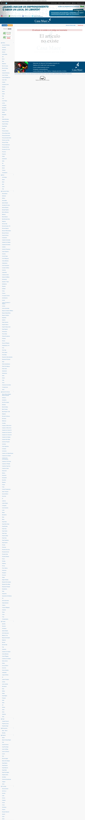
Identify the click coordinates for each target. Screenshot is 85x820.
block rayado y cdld (6, 411)
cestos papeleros (5, 251)
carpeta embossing (5, 72)
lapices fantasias (5, 679)
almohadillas (4, 200)
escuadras (4, 480)
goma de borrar (5, 493)
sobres (3, 377)
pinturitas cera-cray (6, 549)
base (3, 61)
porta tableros (5, 568)
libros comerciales (5, 308)
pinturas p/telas (5, 142)
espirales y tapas (5, 281)
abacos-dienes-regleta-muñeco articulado (6, 395)
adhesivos (4, 49)
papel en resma (5, 324)
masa (3, 517)
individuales (4, 672)
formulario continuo (6, 295)
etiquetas (4, 286)
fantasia (3, 621)
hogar (3, 718)
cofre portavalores (5, 265)
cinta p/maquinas (5, 258)
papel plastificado (5, 540)
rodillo (3, 156)
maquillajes (4, 107)
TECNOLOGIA (69, 73)
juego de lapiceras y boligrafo (6, 303)
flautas (3, 484)
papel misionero (5, 767)
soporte (3, 814)
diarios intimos (5, 660)
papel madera (4, 763)
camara (3, 797)
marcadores (4, 514)
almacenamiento (5, 788)
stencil (3, 168)
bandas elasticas (5, 207)
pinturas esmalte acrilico (6, 137)
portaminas (4, 570)
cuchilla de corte (5, 84)
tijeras (3, 612)
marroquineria (4, 728)
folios (3, 487)
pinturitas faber (5, 554)
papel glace (4, 538)
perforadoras (4, 331)
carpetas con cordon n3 (6, 430)
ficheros (3, 293)
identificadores (5, 297)
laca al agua (4, 100)
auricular (3, 793)
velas (3, 716)
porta (3, 347)
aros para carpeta (5, 402)
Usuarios (80, 25)
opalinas (3, 319)
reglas (3, 577)
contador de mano (5, 267)
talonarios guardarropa (6, 779)
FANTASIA (47, 73)
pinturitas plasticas (5, 556)
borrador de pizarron (6, 416)
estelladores (4, 284)
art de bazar (4, 177)
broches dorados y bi (6, 226)
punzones (4, 151)
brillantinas (4, 420)
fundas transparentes (6, 489)
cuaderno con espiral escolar (7, 453)
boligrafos (4, 221)
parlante (3, 809)
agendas (3, 623)
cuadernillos (4, 272)
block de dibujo (5, 68)
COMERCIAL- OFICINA (26, 73)
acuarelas (4, 47)
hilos (3, 96)
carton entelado (5, 75)
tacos (3, 382)
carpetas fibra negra (6, 439)
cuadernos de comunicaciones (5, 458)
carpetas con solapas (6, 242)
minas (3, 519)
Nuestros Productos (70, 25)
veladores (4, 714)
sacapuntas (4, 593)
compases (4, 448)
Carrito (4, 3)
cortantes (4, 270)
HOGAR (51, 73)
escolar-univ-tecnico (6, 391)
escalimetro (4, 475)
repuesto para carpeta (6, 582)
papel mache (4, 126)
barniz (3, 59)
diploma (3, 473)
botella (3, 179)
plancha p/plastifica (5, 343)
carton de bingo (5, 749)
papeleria (4, 735)
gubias (3, 93)
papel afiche (4, 521)
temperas (4, 609)
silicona (3, 165)
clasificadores (4, 263)
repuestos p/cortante (6, 359)
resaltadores (4, 589)
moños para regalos (6, 760)
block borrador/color (6, 219)
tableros (3, 605)
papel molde (4, 770)
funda (3, 804)
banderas (4, 404)
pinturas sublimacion (6, 144)
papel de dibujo (5, 123)
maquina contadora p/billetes (7, 310)
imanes (3, 300)
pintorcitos (4, 547)
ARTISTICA (15, 73)
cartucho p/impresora (6, 249)
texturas (3, 170)
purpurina (4, 154)
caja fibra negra (5, 746)
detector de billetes (5, 277)
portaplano (4, 572)
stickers (3, 707)
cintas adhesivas (5, 260)
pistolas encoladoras (6, 336)
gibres (3, 91)
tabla (3, 380)
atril (3, 56)
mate (3, 184)
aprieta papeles (5, 202)
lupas (3, 510)
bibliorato (4, 214)
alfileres (3, 198)
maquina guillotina (5, 315)
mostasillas (4, 114)
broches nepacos (5, 228)
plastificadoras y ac (5, 345)
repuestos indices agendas (7, 357)
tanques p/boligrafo (6, 607)
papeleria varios (5, 774)
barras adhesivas (5, 212)
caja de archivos (5, 235)
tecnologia (4, 786)
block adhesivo (5, 216)
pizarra (3, 558)
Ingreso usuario (81, 3)
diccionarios (4, 470)
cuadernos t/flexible (6, 463)
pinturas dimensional (6, 135)
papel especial (5, 329)
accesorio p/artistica (6, 45)
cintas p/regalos (5, 656)
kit (2, 498)
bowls (3, 181)
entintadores (4, 279)
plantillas (3, 561)
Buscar (9, 25)
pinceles (3, 128)
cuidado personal (5, 721)
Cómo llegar (54, 3)
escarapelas (4, 477)
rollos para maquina (6, 366)
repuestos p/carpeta (6, 586)
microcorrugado (5, 758)
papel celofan (4, 531)
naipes (3, 693)
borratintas (4, 418)
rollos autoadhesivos (6, 364)
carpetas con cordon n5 (6, 432)
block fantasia (5, 409)
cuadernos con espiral (6, 455)
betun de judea (5, 65)
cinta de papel (5, 256)
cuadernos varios (5, 274)
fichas (3, 291)
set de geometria (5, 600)
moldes (3, 112)
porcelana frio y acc (6, 149)
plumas (3, 565)
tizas (3, 616)
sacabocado (4, 158)
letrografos (4, 505)
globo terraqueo (5, 491)
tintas (3, 614)
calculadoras (4, 237)
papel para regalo (5, 772)
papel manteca (5, 765)
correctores (4, 451)
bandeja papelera (5, 209)
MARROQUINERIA (57, 73)
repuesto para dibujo (6, 584)
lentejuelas (4, 105)
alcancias (4, 626)
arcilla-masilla (4, 54)
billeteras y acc (5, 635)
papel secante (4, 542)
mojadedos (4, 317)
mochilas (3, 732)
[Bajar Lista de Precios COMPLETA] (7, 33)
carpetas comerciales (6, 240)
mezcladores (4, 110)
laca (3, 98)
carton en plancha (5, 751)
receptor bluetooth (5, 811)
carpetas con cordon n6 (6, 434)
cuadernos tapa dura (6, 466)
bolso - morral (4, 730)
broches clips (4, 223)
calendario (4, 649)
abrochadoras (4, 193)
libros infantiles (5, 684)
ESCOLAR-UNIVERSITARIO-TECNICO (38, 73)
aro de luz (4, 791)
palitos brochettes (5, 119)
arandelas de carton (6, 205)
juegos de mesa (5, 674)
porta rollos (4, 354)
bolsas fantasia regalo (6, 739)
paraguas (4, 698)
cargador (4, 800)
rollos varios (4, 368)
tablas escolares (5, 602)
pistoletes (4, 338)
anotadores (4, 400)
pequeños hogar (5, 725)
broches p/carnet (5, 233)
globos (3, 663)
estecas (3, 89)
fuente (3, 802)
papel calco (4, 528)
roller (3, 361)
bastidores (4, 63)
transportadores (5, 619)
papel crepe (4, 533)
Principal (4, 25)
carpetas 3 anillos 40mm (6, 427)
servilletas (4, 777)
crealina (3, 82)
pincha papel (4, 333)
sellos (3, 161)
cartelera (4, 246)
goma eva (4, 496)
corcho (3, 753)
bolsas (3, 737)
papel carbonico (5, 322)
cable (3, 795)
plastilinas (4, 563)
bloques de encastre (6, 637)
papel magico (4, 695)
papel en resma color (6, 326)
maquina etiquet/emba (6, 313)
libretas (3, 306)
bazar (3, 175)
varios (3, 186)
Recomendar (67, 3)
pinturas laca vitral (5, 140)
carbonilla (4, 70)
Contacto (61, 3)
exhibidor (4, 288)
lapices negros (5, 503)
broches (3, 642)
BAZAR (19, 73)
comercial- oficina (5, 191)
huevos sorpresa (5, 670)
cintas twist (4, 79)
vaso (3, 188)
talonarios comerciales (6, 384)
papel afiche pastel (5, 524)
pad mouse (4, 807)
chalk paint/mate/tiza (6, 77)
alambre (3, 52)
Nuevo (74, 3)
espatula (3, 86)
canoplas (4, 423)
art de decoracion (5, 633)
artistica (3, 42)
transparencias (5, 387)
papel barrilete (5, 526)
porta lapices (4, 352)
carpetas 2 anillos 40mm (6, 425)
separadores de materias (7, 595)
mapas (3, 512)
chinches (4, 253)
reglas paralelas (5, 579)
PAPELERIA (63, 73)
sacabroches (4, 373)
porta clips (4, 350)
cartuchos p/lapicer (6, 441)
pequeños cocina (5, 723)
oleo (3, 116)
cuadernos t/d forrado (6, 461)
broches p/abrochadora (6, 230)
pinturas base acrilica (6, 133)
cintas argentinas (5, 446)
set (2, 163)
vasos (3, 711)
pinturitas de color (5, 147)
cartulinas (4, 444)
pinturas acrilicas (5, 130)
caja (3, 647)
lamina (3, 103)
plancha (3, 340)
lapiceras (4, 500)
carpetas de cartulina (6, 244)
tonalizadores (4, 172)
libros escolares (5, 507)
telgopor (3, 781)
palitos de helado (5, 121)
